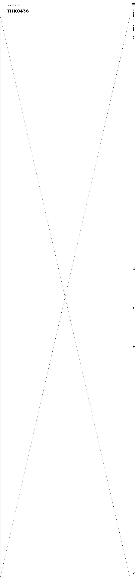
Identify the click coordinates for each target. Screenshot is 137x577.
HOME (9, 5)
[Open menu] (133, 3)
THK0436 (16, 5)
